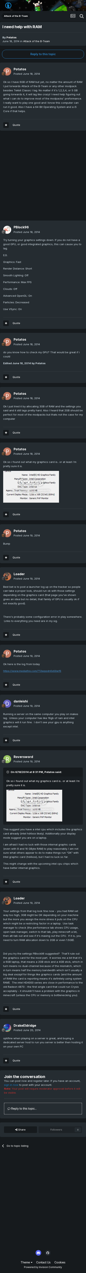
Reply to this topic (43, 54)
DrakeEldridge (25, 1025)
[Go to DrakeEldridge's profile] (7, 1028)
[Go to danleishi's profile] (7, 704)
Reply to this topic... (23, 1108)
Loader (19, 574)
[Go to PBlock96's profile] (7, 230)
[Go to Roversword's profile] (7, 759)
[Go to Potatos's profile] (7, 72)
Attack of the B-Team (36, 41)
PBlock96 (21, 227)
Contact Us (43, 1262)
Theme (26, 1262)
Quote (16, 124)
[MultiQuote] (6, 125)
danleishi (21, 701)
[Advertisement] (43, 178)
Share (21, 1129)
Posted (27, 73)
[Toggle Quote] (8, 772)
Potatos (11, 37)
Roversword (23, 757)
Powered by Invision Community (43, 1267)
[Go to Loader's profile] (7, 576)
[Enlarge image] (31, 486)
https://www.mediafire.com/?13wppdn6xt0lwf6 (32, 670)
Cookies (59, 1262)
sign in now (11, 1084)
